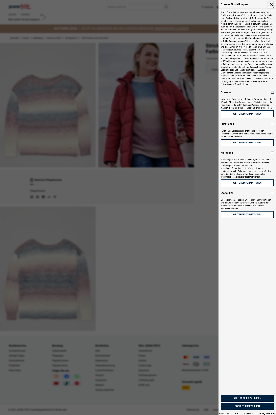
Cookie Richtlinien (260, 78)
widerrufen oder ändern (238, 84)
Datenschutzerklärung (231, 78)
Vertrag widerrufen (266, 413)
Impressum (249, 413)
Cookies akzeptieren (247, 406)
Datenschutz (225, 413)
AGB (237, 413)
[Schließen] (271, 4)
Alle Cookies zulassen (247, 398)
